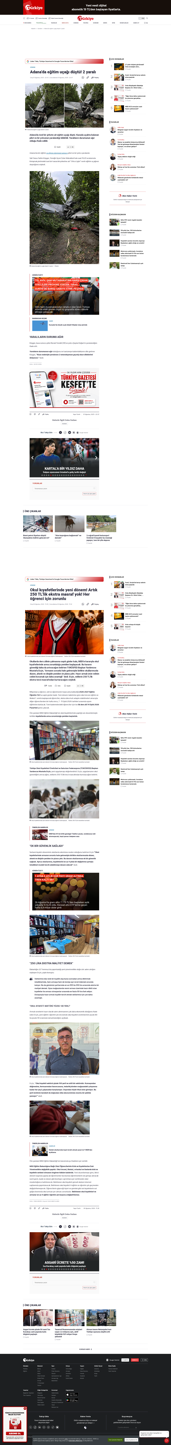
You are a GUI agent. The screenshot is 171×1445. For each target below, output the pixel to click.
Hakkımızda (55, 1393)
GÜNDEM (75, 22)
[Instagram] (48, 1427)
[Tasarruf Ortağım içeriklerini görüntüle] (41, 23)
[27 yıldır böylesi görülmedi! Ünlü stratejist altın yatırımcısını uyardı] (119, 66)
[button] (96, 458)
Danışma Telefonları (57, 1402)
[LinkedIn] (69, 432)
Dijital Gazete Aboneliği (57, 18)
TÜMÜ (86, 475)
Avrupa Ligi (55, 1378)
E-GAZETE (125, 1360)
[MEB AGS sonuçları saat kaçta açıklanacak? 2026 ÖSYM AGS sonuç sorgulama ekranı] (119, 108)
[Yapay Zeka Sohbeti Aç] (166, 1440)
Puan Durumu (55, 1371)
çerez (66, 1439)
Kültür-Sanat (98, 1366)
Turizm (39, 1385)
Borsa (39, 1369)
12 (66, 475)
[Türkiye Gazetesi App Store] (72, 1394)
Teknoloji (40, 1395)
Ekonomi (40, 1366)
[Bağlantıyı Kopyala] (87, 77)
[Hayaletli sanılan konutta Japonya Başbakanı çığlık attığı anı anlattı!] (114, 246)
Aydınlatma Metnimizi (75, 1440)
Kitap (95, 1373)
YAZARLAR (54, 22)
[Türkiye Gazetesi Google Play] (72, 1400)
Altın (38, 1371)
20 (83, 475)
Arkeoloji (96, 1371)
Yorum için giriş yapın (89, 493)
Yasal (53, 1405)
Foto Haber (40, 1402)
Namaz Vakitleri (113, 1369)
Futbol (53, 1369)
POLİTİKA (85, 22)
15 (72, 475)
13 (68, 475)
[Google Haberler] (82, 433)
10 (61, 475)
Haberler (40, 1400)
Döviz (38, 1373)
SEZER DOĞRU (38, 364)
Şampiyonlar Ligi (56, 1376)
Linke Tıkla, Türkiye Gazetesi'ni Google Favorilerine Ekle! (51, 61)
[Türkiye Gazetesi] (85, 20)
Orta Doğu (69, 1369)
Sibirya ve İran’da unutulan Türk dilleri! (131, 167)
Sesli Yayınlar (112, 1371)
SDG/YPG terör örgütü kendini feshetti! (131, 221)
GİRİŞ (142, 18)
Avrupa (68, 1371)
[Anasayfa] (28, 1360)
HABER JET (136, 22)
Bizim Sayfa (112, 1366)
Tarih (95, 1376)
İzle (147, 22)
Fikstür (54, 1373)
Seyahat (82, 1376)
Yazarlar (25, 1390)
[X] (60, 432)
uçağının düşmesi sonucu (57, 153)
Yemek (82, 1373)
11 (64, 475)
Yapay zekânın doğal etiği (126, 157)
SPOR (113, 22)
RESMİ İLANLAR (124, 22)
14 (70, 475)
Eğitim (25, 1371)
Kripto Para (40, 1378)
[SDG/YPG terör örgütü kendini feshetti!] (114, 225)
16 (74, 475)
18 (79, 475)
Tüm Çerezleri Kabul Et (115, 1440)
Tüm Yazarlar (27, 1395)
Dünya (68, 1366)
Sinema (96, 1369)
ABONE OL (135, 1360)
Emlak (39, 1380)
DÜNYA (105, 22)
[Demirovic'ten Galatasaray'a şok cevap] (114, 268)
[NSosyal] (74, 432)
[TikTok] (52, 1427)
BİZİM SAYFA (65, 22)
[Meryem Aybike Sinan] (114, 167)
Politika (25, 1369)
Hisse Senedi (41, 1376)
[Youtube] (43, 1427)
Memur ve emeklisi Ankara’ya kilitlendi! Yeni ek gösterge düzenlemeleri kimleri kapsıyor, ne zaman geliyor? (131, 144)
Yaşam (82, 1366)
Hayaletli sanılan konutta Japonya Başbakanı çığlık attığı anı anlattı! (133, 242)
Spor (53, 1366)
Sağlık (82, 1369)
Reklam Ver (55, 1407)
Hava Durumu (84, 1371)
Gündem (32, 67)
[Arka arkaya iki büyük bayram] (119, 626)
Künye (53, 1397)
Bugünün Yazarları (28, 1393)
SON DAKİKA (27, 22)
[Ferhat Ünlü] (114, 156)
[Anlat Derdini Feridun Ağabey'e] (114, 177)
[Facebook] (35, 414)
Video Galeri (40, 1405)
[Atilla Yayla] (114, 129)
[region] (85, 1440)
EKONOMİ (95, 22)
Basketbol (54, 1380)
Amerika (68, 1373)
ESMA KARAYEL (38, 1201)
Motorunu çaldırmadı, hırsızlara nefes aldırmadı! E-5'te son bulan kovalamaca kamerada (132, 253)
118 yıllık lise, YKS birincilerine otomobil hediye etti (131, 232)
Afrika (67, 1376)
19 (81, 475)
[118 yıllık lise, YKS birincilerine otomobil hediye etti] (114, 235)
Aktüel (82, 1378)
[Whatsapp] (83, 77)
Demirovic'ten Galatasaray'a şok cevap (132, 265)
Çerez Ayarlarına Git (131, 1440)
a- (68, 147)
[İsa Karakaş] (114, 142)
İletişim (54, 1395)
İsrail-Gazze (69, 1378)
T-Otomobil (40, 1383)
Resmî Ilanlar (41, 1397)
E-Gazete (31, 18)
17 (77, 475)
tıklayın (128, 202)
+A (72, 147)
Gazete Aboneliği (42, 18)
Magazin (39, 1393)
